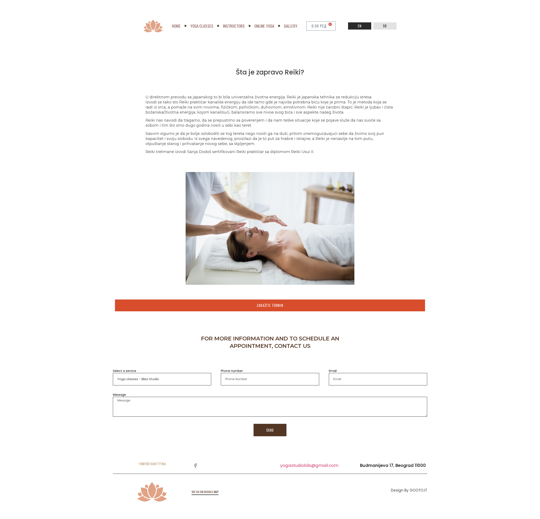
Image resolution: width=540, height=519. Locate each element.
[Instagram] (205, 465)
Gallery (290, 26)
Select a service (124, 371)
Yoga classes (201, 26)
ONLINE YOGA (264, 26)
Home (176, 26)
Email (333, 371)
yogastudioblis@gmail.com (309, 465)
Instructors (234, 26)
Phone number (232, 371)
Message (119, 395)
